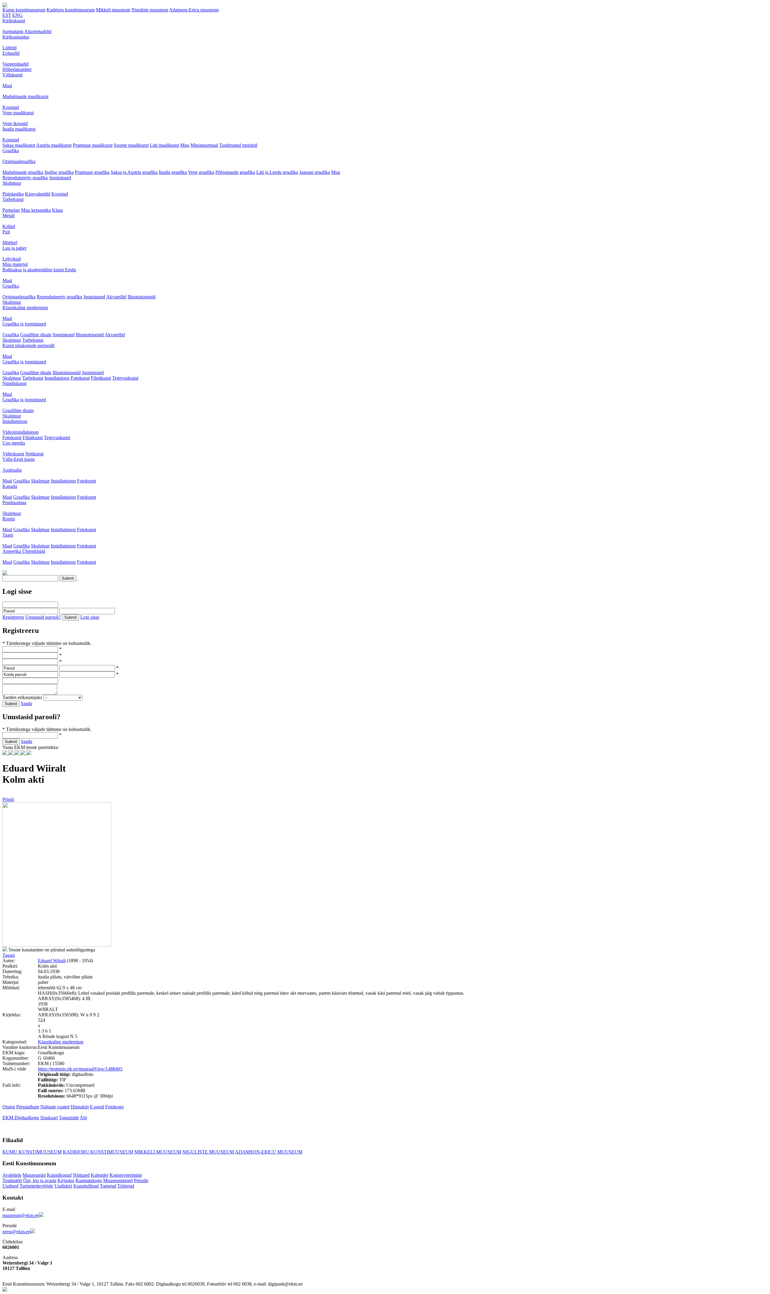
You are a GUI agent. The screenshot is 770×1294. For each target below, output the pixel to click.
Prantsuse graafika (92, 172)
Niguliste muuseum (149, 9)
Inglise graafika (59, 172)
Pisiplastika (13, 193)
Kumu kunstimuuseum (23, 9)
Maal (7, 85)
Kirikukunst (13, 20)
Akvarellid (116, 296)
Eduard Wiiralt (52, 960)
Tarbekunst (12, 199)
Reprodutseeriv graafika (25, 177)
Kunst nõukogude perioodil (28, 345)
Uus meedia (13, 442)
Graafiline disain (35, 334)
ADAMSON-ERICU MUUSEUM (268, 1151)
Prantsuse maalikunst (92, 145)
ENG (17, 15)
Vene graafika (201, 172)
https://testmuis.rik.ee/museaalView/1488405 (80, 1068)
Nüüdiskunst (14, 383)
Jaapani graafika (314, 172)
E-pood (97, 1106)
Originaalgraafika (18, 161)
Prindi (8, 799)
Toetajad (108, 1185)
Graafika (10, 150)
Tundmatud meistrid (238, 145)
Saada (26, 703)
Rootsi (8, 518)
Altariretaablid (37, 31)
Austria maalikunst (54, 145)
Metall (8, 215)
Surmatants (12, 31)
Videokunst (13, 453)
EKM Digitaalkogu (20, 1117)
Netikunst (34, 453)
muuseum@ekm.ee (20, 1215)
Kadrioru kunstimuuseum (71, 9)
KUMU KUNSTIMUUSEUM (32, 1151)
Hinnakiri (80, 1106)
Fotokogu (114, 1106)
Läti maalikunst (164, 145)
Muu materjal (15, 264)
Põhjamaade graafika (235, 172)
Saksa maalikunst (18, 145)
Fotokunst (80, 377)
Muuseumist (34, 1175)
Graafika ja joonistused (24, 323)
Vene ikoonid (15, 123)
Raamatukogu (88, 1180)
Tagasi (8, 955)
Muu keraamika (36, 210)
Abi (83, 1117)
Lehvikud (11, 258)
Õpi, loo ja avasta (39, 1180)
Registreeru (13, 617)
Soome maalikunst (131, 145)
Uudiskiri (63, 1185)
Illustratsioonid (142, 296)
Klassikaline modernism (25, 307)
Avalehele (11, 1175)
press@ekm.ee (16, 1231)
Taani (7, 535)
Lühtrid (9, 47)
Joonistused (60, 177)
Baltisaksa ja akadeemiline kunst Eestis (39, 269)
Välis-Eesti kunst (18, 459)
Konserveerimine (125, 1175)
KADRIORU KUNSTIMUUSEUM (98, 1151)
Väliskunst (12, 74)
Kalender (99, 1175)
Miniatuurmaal (204, 145)
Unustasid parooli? (43, 617)
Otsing (8, 1106)
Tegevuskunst (125, 377)
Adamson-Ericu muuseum (194, 9)
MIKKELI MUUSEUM (157, 1151)
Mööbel (9, 242)
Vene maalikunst (18, 112)
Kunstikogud (59, 1175)
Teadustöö (12, 1180)
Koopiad (10, 107)
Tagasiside (69, 1117)
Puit (6, 231)
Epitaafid (11, 53)
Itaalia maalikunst (18, 128)
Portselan (11, 210)
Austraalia (12, 470)
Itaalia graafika (173, 172)
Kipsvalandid (37, 193)
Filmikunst (101, 377)
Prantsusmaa (14, 502)
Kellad (8, 226)
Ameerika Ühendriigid (23, 551)
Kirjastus (65, 1180)
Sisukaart (49, 1117)
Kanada (9, 486)
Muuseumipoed (118, 1180)
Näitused (81, 1175)
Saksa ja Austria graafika (134, 172)
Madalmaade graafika (22, 172)
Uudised (10, 1185)
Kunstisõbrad (86, 1185)
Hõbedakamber (17, 69)
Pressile (141, 1180)
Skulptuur (11, 183)
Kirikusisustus (15, 36)
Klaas (57, 210)
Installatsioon (57, 377)
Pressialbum (27, 1106)
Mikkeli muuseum (113, 9)
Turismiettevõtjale (36, 1185)
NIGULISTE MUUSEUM (208, 1151)
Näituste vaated (54, 1106)
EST (6, 15)
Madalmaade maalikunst (25, 96)
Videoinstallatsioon (20, 432)
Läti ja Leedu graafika (277, 172)
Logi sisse (89, 617)
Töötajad (125, 1185)
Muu (184, 145)
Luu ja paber (14, 248)
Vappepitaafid (15, 63)
